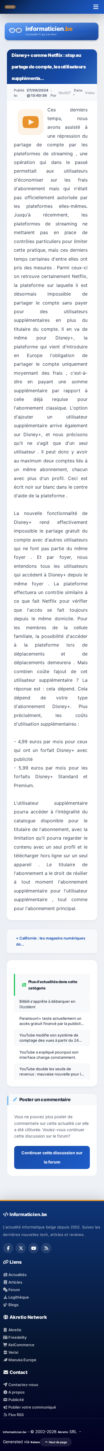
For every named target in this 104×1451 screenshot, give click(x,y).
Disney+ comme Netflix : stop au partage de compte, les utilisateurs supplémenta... (49, 66)
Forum (14, 1289)
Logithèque (18, 1297)
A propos (16, 1392)
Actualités (17, 1274)
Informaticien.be (14, 1432)
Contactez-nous (23, 1384)
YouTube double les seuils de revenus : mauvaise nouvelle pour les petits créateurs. (52, 1072)
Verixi (13, 1352)
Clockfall (46, 6)
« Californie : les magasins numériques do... (50, 941)
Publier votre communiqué (32, 1407)
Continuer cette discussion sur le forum (52, 1157)
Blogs (13, 1304)
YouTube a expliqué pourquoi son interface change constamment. (49, 1055)
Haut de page (57, 1442)
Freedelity (17, 1337)
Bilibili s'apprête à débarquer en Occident (47, 1004)
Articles (15, 1282)
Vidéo (90, 93)
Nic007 (65, 93)
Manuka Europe (22, 1359)
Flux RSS (16, 1414)
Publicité (16, 1399)
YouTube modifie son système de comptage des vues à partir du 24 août (49, 1038)
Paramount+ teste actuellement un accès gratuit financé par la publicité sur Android (51, 1021)
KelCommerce (21, 1344)
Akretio (14, 1329)
